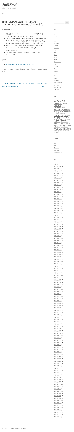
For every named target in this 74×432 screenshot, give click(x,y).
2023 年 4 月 (57, 203)
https (55, 111)
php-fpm (63, 118)
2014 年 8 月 (57, 403)
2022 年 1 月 (57, 224)
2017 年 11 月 (57, 331)
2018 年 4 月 (57, 319)
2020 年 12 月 (57, 252)
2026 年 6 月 (57, 164)
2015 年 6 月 (57, 391)
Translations (57, 80)
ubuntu (45, 69)
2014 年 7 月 (57, 405)
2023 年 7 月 (57, 196)
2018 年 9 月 (57, 310)
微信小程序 (59, 130)
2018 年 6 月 (57, 314)
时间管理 (56, 132)
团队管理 (67, 129)
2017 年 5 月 (57, 345)
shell (59, 123)
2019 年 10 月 (57, 282)
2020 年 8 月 (57, 261)
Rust (55, 76)
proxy (68, 119)
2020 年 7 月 (57, 263)
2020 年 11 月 (57, 254)
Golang (56, 45)
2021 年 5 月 (57, 240)
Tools (27, 69)
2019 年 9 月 (57, 284)
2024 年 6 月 (57, 182)
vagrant (62, 125)
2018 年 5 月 (57, 317)
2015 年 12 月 (57, 377)
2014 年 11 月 (57, 396)
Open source (57, 62)
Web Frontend (57, 85)
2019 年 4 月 (57, 296)
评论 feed (56, 150)
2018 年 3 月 (57, 321)
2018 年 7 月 (57, 312)
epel (64, 107)
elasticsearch (58, 107)
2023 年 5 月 (57, 201)
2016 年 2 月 (57, 372)
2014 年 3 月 (57, 414)
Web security (57, 87)
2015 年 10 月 (57, 382)
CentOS (61, 101)
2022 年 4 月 (57, 217)
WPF (66, 127)
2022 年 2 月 (57, 222)
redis (56, 123)
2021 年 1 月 (57, 250)
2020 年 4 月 (57, 270)
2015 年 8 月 (57, 386)
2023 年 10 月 (57, 189)
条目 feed (56, 148)
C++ (55, 41)
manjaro (39, 69)
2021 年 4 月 (57, 243)
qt (61, 122)
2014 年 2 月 (57, 417)
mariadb (56, 113)
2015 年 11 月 (57, 379)
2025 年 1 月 (57, 178)
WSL (56, 129)
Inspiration (56, 48)
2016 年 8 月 (57, 366)
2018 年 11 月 (57, 305)
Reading (56, 71)
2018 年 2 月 (57, 324)
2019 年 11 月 (57, 280)
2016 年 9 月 (57, 363)
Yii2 (60, 129)
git (62, 110)
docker (63, 106)
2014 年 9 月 (57, 400)
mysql (57, 115)
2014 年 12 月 (57, 393)
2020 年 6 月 (57, 266)
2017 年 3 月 (57, 349)
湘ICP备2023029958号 (8, 428)
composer (58, 103)
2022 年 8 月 (57, 210)
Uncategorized (58, 82)
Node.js (56, 57)
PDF (55, 118)
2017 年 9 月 (57, 335)
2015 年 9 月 (57, 384)
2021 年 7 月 (57, 236)
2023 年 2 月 (57, 208)
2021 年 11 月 (57, 229)
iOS (55, 50)
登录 (55, 145)
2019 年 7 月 (57, 289)
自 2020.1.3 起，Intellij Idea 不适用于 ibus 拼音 (20, 64)
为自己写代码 (9, 4)
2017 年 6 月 (57, 342)
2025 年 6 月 (57, 173)
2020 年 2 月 (57, 275)
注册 (55, 143)
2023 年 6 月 (57, 199)
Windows (56, 89)
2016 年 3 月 (57, 370)
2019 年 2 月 (57, 301)
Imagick (60, 111)
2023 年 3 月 (57, 206)
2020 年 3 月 (57, 273)
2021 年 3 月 (57, 245)
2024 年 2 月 (57, 187)
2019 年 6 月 (57, 291)
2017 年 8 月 (57, 338)
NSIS (69, 116)
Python (56, 66)
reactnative (65, 122)
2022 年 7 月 (57, 212)
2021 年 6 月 (57, 238)
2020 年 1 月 (57, 277)
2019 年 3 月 (57, 298)
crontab (65, 103)
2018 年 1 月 (57, 326)
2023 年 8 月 (57, 194)
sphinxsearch (65, 123)
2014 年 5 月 (57, 410)
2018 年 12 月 (57, 303)
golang (66, 109)
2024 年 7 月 (57, 180)
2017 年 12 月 (57, 328)
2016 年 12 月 (57, 356)
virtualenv (57, 127)
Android (56, 36)
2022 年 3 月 (57, 219)
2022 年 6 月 (57, 215)
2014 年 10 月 (57, 398)
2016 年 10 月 (57, 361)
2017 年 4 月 (57, 347)
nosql (55, 59)
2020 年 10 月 (57, 257)
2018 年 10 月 (57, 308)
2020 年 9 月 (57, 259)
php (58, 118)
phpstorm (68, 118)
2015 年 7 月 (57, 389)
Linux (23, 69)
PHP (55, 64)
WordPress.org (58, 152)
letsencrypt (67, 111)
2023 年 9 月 (57, 192)
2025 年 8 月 (57, 171)
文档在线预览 (66, 130)
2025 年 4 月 (57, 175)
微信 (55, 130)
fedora (57, 109)
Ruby (55, 73)
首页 (3, 13)
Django (57, 105)
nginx (64, 115)
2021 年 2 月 (57, 247)
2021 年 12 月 (57, 226)
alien (55, 101)
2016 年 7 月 (57, 368)
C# (54, 38)
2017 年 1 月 (57, 354)
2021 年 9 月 (57, 231)
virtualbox (68, 125)
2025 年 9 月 (57, 168)
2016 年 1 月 (57, 375)
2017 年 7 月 (57, 340)
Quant (55, 69)
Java (55, 52)
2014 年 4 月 (57, 412)
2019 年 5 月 (57, 294)
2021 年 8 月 (57, 233)
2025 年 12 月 (57, 166)
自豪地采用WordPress (20, 428)
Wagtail (62, 127)
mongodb (62, 113)
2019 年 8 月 (57, 287)
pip (54, 119)
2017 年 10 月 (57, 333)
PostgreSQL (61, 119)
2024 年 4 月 (57, 185)
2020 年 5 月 (57, 268)
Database (56, 43)
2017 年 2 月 (57, 352)
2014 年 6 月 (57, 407)
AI (54, 34)
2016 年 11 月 (57, 359)
